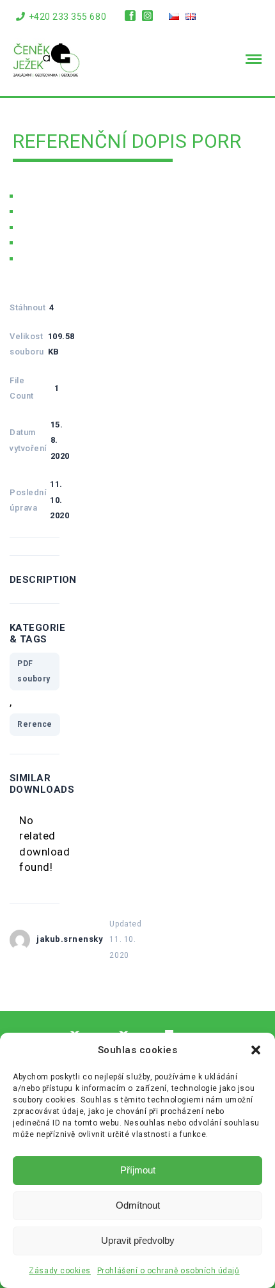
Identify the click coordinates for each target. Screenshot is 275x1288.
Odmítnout (138, 1205)
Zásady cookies (59, 1270)
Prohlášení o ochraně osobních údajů (168, 1270)
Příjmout (137, 1170)
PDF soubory (34, 671)
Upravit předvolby (138, 1240)
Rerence (34, 724)
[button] (255, 1050)
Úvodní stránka (56, 196)
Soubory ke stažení (68, 227)
